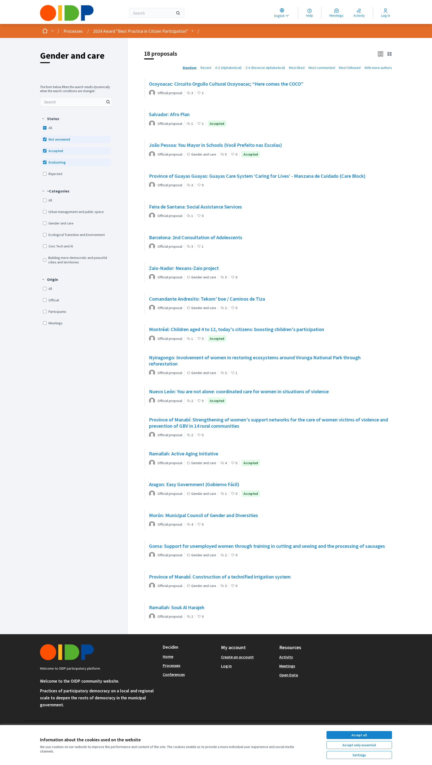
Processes (73, 31)
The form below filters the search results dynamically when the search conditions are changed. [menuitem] (75, 89)
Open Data (288, 674)
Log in (226, 665)
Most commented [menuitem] (321, 67)
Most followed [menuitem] (349, 67)
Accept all (359, 735)
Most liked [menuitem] (296, 67)
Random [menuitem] (189, 67)
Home (168, 656)
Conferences (174, 674)
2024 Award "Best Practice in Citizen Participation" (140, 31)
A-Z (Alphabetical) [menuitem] (228, 67)
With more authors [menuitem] (378, 67)
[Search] (178, 13)
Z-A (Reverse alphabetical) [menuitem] (265, 67)
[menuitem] (76, 102)
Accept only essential (359, 745)
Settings (359, 755)
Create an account (237, 656)
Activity (286, 656)
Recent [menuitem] (205, 67)
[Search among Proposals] (108, 102)
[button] (50, 119)
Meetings (287, 665)
